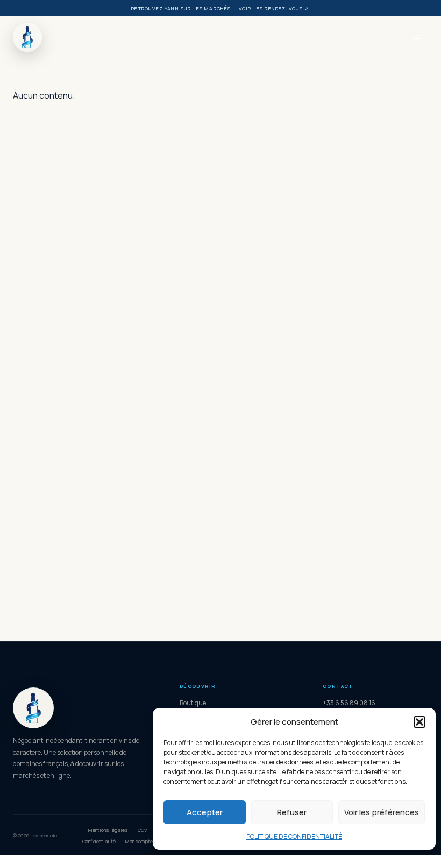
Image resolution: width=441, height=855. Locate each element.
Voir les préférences (381, 812)
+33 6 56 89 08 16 (349, 702)
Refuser (292, 812)
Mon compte (139, 841)
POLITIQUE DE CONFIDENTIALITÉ (294, 836)
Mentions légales (108, 829)
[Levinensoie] (208, 37)
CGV (142, 829)
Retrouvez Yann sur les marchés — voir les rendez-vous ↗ (220, 8)
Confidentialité (99, 841)
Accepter (205, 812)
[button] (419, 722)
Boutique (193, 702)
